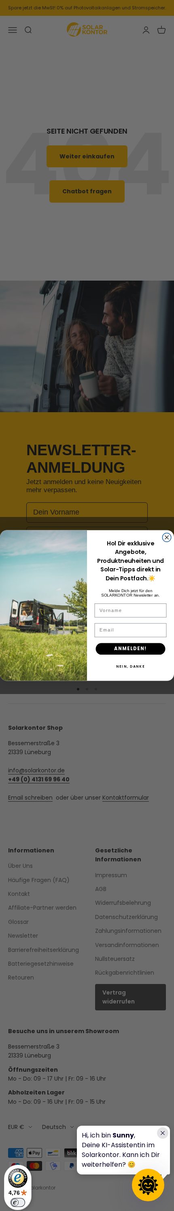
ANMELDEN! (130, 648)
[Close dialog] (166, 537)
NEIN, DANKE (130, 666)
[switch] (18, 1202)
